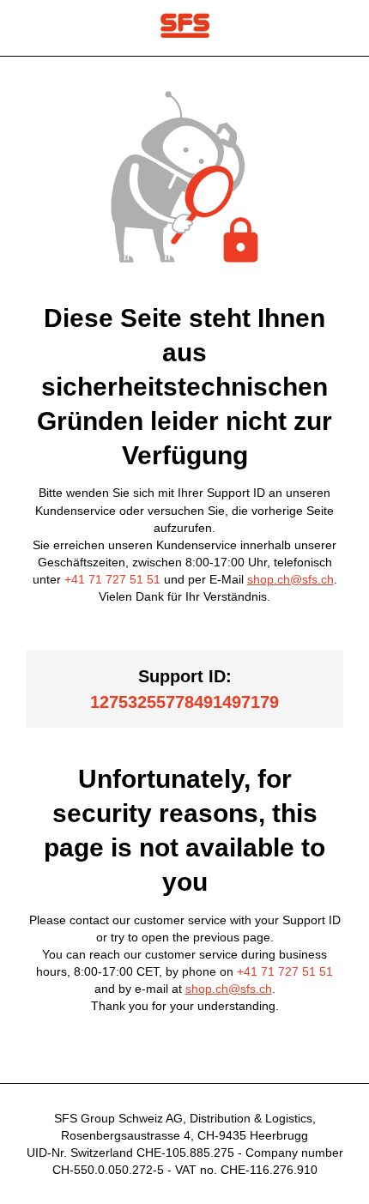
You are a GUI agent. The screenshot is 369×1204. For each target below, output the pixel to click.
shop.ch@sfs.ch (290, 579)
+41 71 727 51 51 (112, 579)
